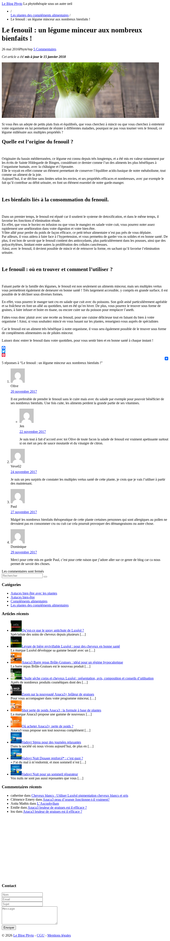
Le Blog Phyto (12, 4)
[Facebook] (85, 348)
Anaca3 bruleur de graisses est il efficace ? (57, 807)
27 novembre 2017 (24, 512)
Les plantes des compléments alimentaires (40, 15)
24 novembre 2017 (24, 472)
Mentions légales (59, 935)
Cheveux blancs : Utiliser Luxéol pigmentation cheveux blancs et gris (79, 795)
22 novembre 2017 (32, 432)
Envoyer (9, 927)
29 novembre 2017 (24, 552)
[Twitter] (85, 351)
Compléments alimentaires (29, 601)
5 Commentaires (44, 49)
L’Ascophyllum (48, 803)
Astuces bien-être (23, 597)
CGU (40, 935)
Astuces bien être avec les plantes (34, 593)
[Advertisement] (85, 848)
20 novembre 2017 (24, 391)
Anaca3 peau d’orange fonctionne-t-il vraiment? (76, 799)
